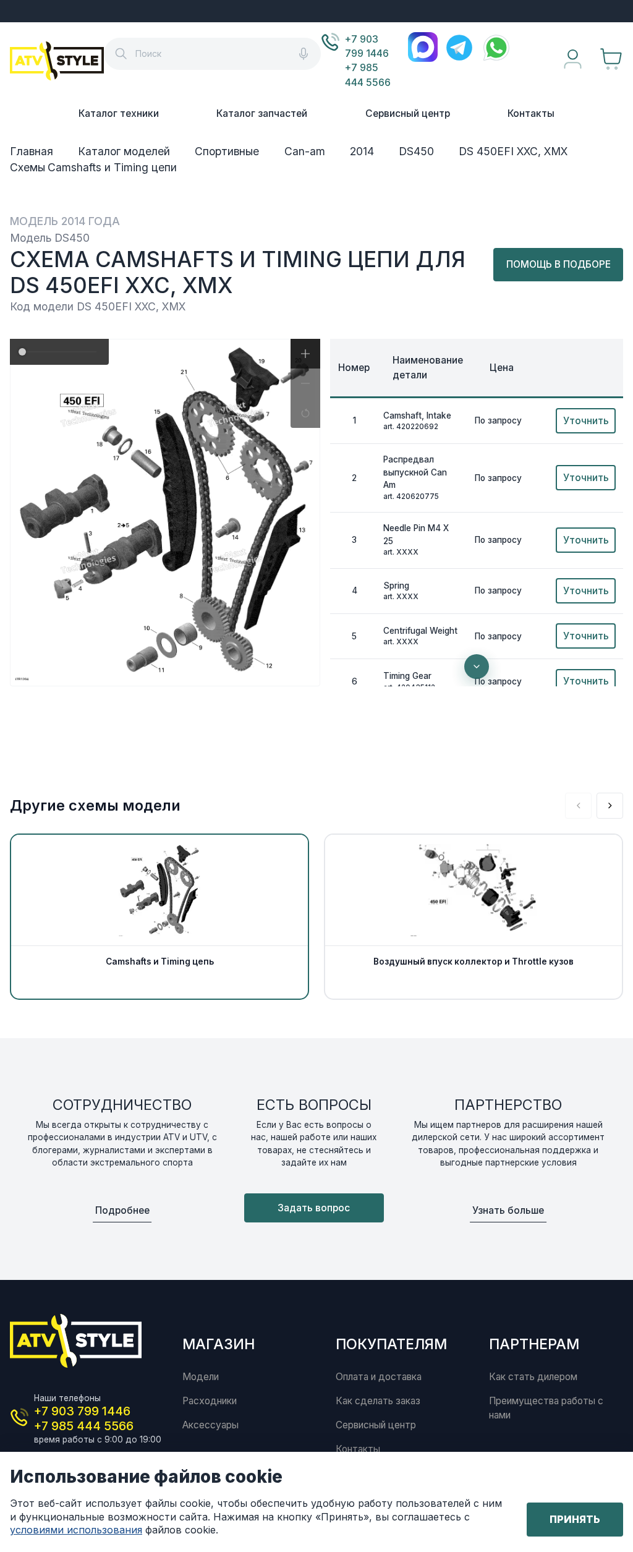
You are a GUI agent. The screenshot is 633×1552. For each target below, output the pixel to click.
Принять (575, 1519)
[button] (305, 354)
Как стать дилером (533, 1377)
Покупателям (391, 1344)
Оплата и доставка (379, 1377)
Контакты (531, 113)
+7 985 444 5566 (368, 75)
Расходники (209, 1401)
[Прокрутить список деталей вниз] (476, 666)
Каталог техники (119, 113)
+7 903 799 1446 (367, 46)
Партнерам (534, 1344)
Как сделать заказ (378, 1401)
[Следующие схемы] (610, 806)
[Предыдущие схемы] (578, 806)
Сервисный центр (407, 113)
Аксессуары (210, 1425)
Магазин (218, 1344)
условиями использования (76, 1530)
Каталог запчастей (261, 113)
